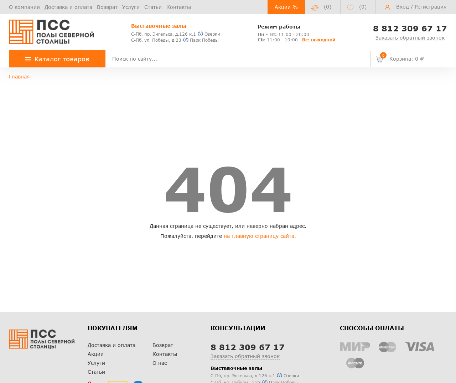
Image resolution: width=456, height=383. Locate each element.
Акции (96, 354)
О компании (24, 7)
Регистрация (430, 7)
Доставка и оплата (68, 7)
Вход (402, 7)
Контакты (178, 7)
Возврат (107, 7)
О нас (159, 363)
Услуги (131, 7)
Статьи (153, 7)
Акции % (286, 7)
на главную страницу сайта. (260, 236)
